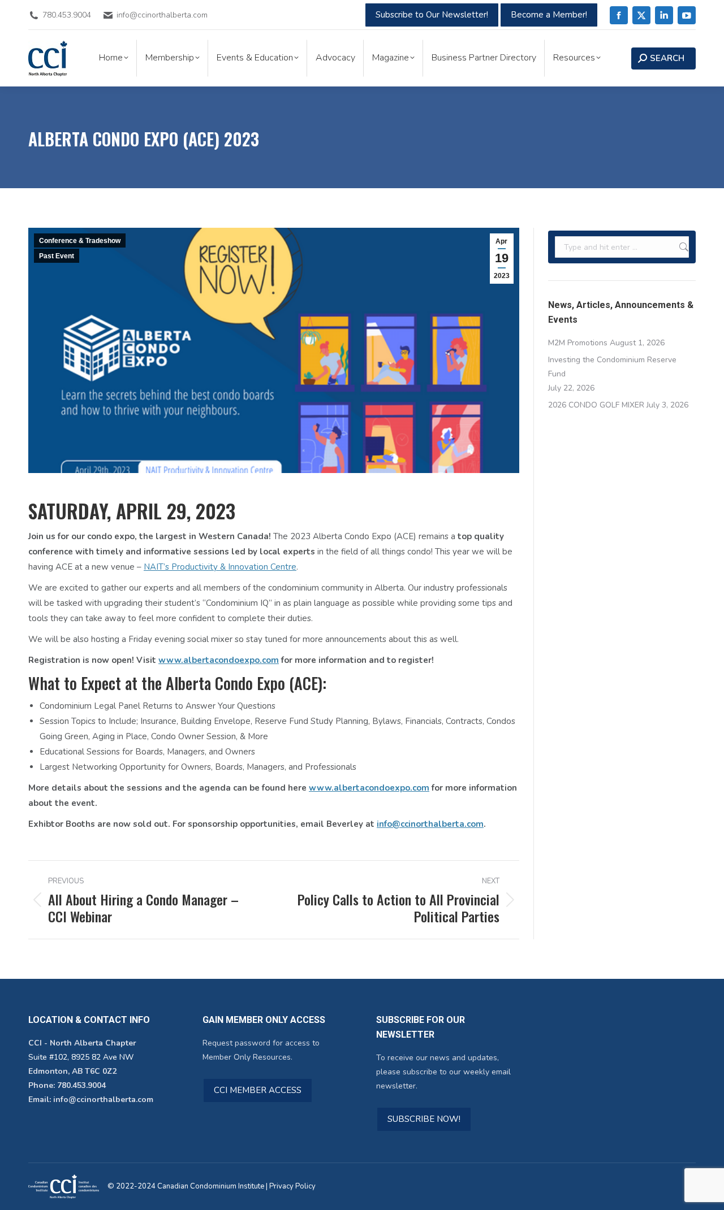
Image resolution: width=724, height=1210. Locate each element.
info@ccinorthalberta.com (430, 824)
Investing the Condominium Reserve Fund (612, 366)
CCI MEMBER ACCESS (257, 1090)
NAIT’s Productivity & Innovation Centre (220, 567)
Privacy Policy (292, 1186)
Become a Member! (549, 14)
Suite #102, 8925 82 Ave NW (80, 1057)
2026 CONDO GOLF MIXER (596, 405)
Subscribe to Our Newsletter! (432, 14)
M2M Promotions (577, 342)
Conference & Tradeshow (79, 241)
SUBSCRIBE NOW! (423, 1119)
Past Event (56, 256)
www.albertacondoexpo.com (218, 660)
